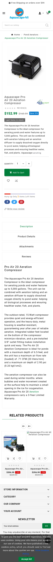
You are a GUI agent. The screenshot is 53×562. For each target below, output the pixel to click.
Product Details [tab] (26, 236)
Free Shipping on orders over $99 (28, 3)
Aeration (34, 391)
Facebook (7, 202)
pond (9, 146)
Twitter (14, 202)
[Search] (47, 25)
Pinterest (21, 202)
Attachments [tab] (26, 246)
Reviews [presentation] (26, 256)
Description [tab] (26, 226)
